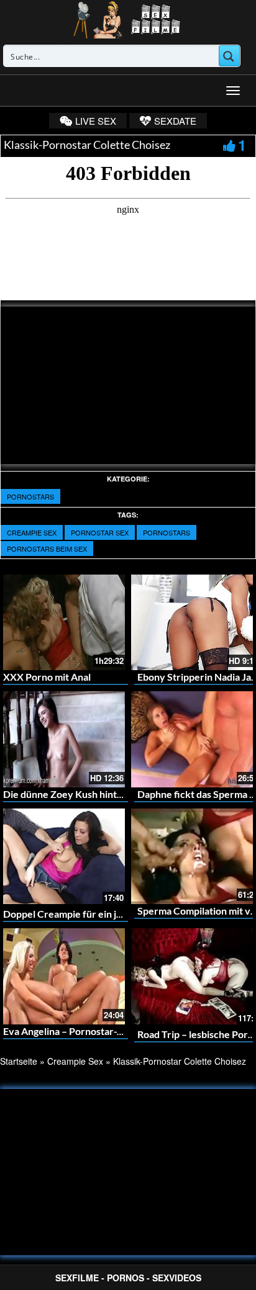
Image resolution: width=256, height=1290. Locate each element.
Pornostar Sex (100, 532)
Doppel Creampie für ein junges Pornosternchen (110, 914)
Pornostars (30, 496)
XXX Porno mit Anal (47, 677)
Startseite (18, 1061)
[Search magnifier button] (229, 55)
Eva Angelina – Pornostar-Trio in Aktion (89, 1031)
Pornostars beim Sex (47, 548)
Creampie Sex (32, 532)
